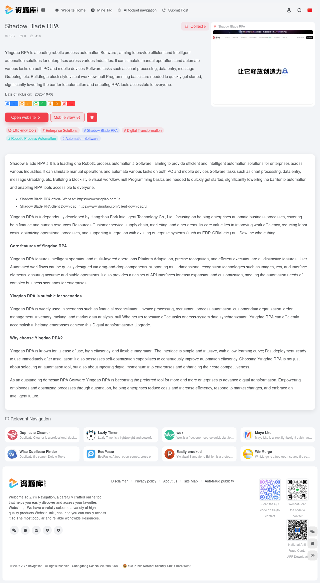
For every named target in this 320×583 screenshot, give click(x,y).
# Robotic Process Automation (32, 138)
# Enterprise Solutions (60, 130)
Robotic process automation (107, 163)
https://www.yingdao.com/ (97, 198)
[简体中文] (309, 10)
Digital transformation (111, 325)
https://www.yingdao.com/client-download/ (111, 206)
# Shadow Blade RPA (101, 130)
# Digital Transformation (143, 130)
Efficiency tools (24, 130)
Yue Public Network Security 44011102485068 (159, 565)
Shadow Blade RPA (28, 163)
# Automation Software (80, 138)
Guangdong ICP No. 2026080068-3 (96, 565)
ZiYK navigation (31, 565)
